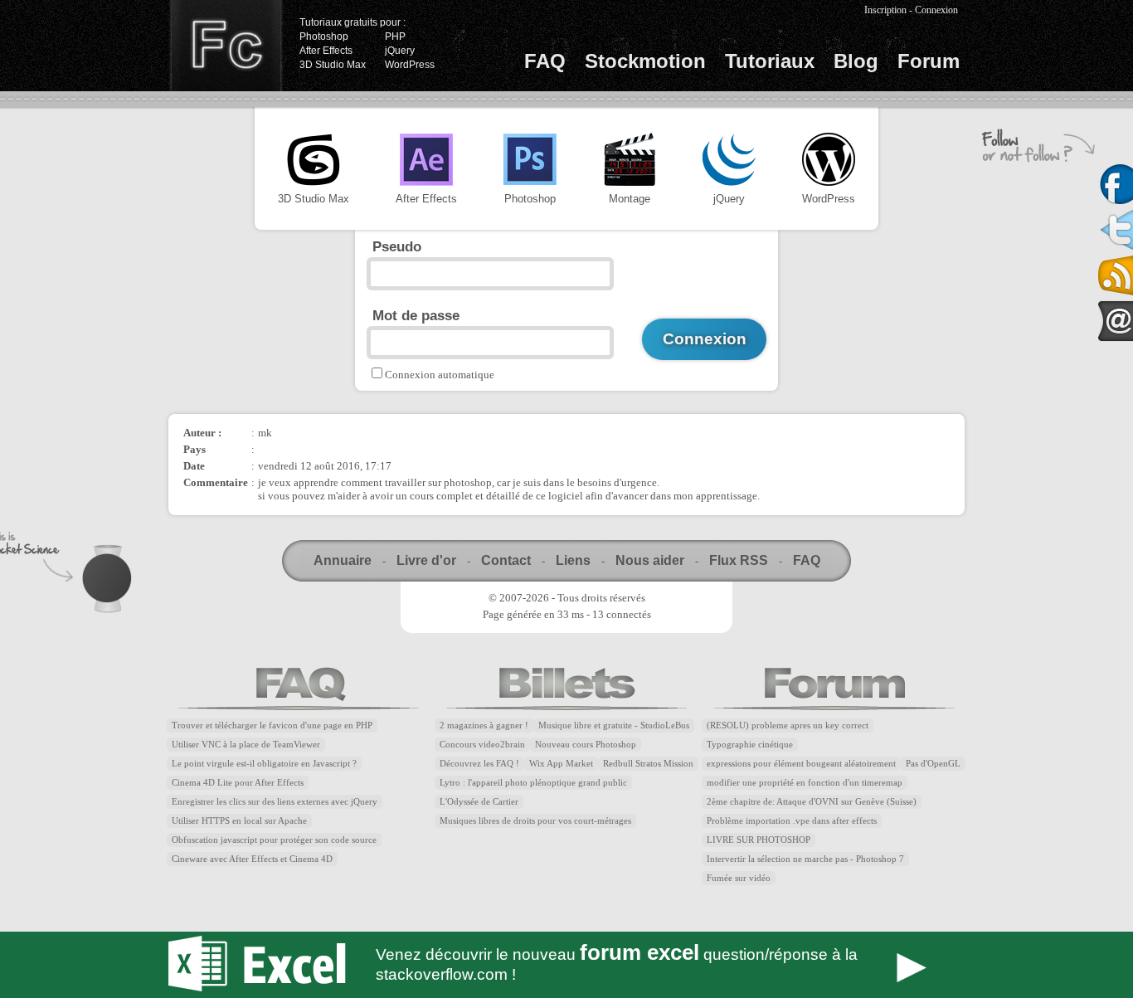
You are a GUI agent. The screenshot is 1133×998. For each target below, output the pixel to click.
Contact (506, 560)
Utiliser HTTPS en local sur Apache (239, 820)
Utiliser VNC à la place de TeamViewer (246, 744)
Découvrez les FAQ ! (479, 763)
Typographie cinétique (750, 744)
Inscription (885, 10)
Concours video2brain (482, 744)
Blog (856, 61)
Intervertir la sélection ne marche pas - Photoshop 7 (805, 859)
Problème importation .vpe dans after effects (792, 820)
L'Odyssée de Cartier (479, 801)
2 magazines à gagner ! (484, 725)
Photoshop (323, 36)
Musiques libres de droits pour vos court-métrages (535, 820)
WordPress (410, 65)
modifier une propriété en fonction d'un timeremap (804, 782)
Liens (573, 560)
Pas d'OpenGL (933, 763)
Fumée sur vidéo (739, 878)
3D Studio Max (332, 65)
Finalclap (225, 45)
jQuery (400, 50)
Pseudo (396, 246)
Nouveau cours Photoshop (585, 744)
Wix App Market (561, 763)
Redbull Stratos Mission (648, 763)
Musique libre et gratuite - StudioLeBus (613, 725)
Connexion (936, 10)
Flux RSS (738, 560)
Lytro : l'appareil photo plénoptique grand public (533, 782)
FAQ (545, 61)
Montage (629, 198)
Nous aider (649, 560)
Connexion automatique (439, 374)
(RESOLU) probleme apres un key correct (787, 725)
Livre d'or (426, 560)
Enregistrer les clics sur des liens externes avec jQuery (274, 801)
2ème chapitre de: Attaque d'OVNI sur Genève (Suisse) (812, 801)
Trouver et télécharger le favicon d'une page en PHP (272, 725)
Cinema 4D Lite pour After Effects (238, 782)
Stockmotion (645, 61)
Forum (928, 61)
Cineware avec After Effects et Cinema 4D (252, 859)
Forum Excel (566, 965)
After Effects (326, 50)
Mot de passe (416, 315)
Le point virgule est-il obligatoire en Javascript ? (264, 763)
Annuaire (343, 560)
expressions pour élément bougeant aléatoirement (801, 763)
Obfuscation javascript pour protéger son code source (274, 840)
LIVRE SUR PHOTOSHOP (758, 840)
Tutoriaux (769, 61)
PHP (395, 36)
